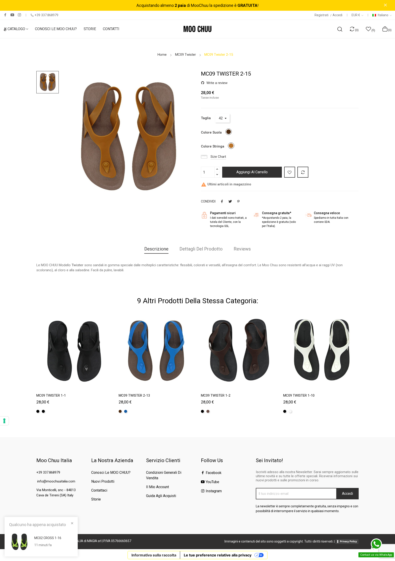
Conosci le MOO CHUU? (111, 472)
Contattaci (99, 490)
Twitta (230, 201)
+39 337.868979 (46, 15)
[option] (47, 82)
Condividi (222, 201)
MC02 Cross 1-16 (47, 538)
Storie (96, 499)
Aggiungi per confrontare (302, 172)
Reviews (242, 249)
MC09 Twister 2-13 (134, 395)
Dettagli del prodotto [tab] (201, 249)
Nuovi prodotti (102, 481)
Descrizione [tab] (156, 249)
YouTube (12, 15)
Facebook (5, 15)
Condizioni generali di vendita (163, 475)
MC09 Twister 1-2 (215, 395)
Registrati (322, 15)
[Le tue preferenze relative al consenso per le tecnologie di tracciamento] (4, 420)
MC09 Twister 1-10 (299, 395)
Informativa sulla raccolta (153, 555)
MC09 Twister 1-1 (51, 395)
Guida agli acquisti (161, 496)
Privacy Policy (348, 541)
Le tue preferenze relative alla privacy (217, 555)
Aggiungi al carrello (252, 172)
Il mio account (157, 487)
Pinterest (238, 201)
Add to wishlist (289, 172)
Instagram (19, 15)
